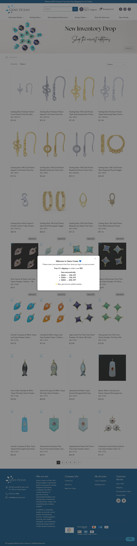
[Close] (96, 259)
